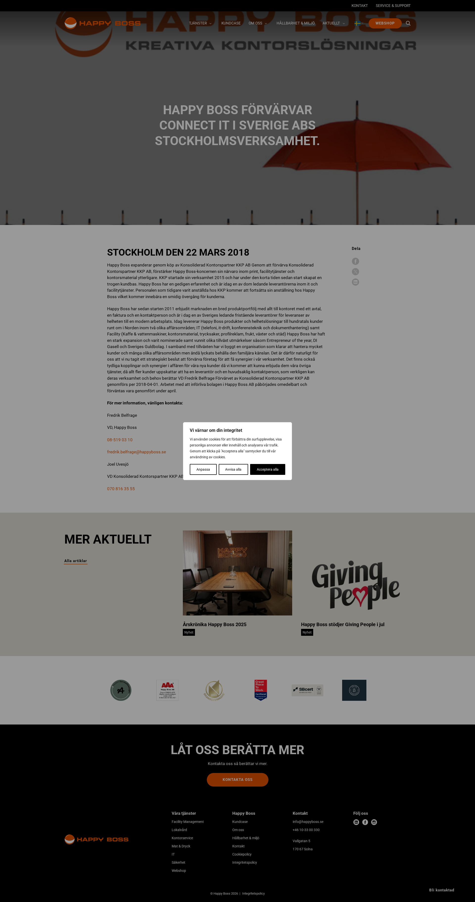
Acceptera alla (268, 469)
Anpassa (203, 469)
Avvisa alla (233, 469)
